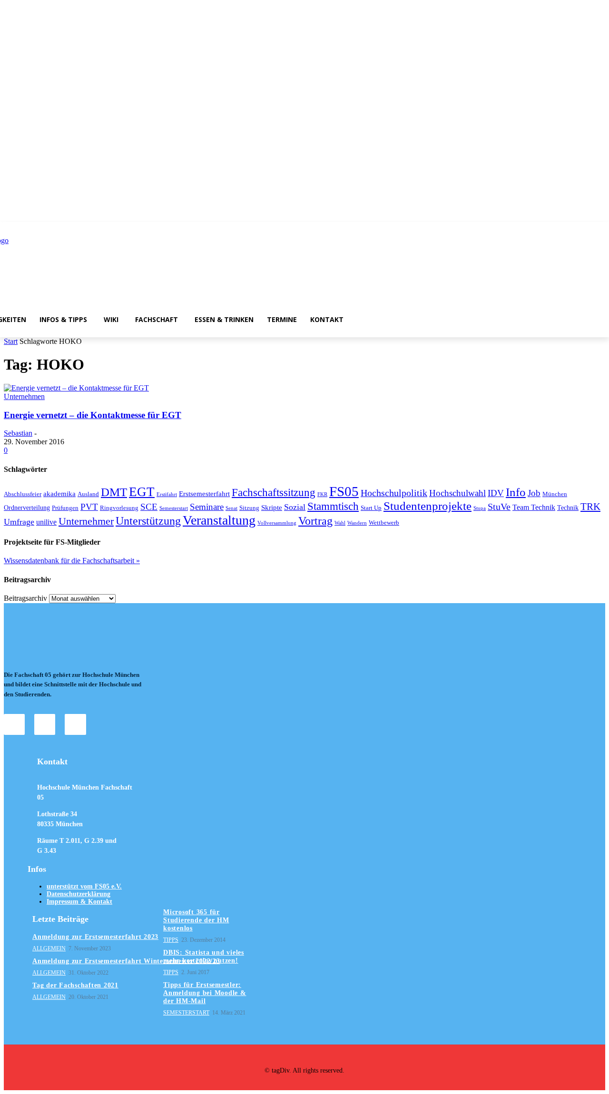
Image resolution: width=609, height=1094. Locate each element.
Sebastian (18, 433)
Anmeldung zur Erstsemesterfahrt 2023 (95, 936)
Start (11, 341)
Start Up (371, 508)
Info (516, 492)
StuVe (499, 506)
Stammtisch (333, 506)
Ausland (88, 494)
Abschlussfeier (22, 494)
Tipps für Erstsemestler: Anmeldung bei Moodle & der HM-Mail (204, 993)
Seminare (207, 507)
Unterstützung (148, 521)
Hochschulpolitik (394, 493)
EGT (142, 492)
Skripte (271, 507)
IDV (496, 493)
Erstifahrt (167, 494)
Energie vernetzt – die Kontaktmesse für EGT (92, 415)
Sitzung (249, 508)
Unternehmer (86, 521)
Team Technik (533, 507)
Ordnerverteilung (27, 507)
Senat (231, 508)
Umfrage (19, 522)
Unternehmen (24, 396)
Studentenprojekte (427, 505)
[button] (541, 319)
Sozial (294, 507)
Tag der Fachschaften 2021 (75, 985)
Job (534, 493)
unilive (46, 522)
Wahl (339, 523)
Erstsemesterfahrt (204, 493)
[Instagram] (14, 724)
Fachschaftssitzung (273, 492)
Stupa (479, 508)
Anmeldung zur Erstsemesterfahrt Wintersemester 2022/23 (126, 961)
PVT (89, 507)
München (554, 494)
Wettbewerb (384, 522)
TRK (590, 506)
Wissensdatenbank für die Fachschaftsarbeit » (72, 561)
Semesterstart (173, 508)
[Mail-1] (75, 724)
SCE (148, 507)
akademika (59, 493)
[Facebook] (44, 724)
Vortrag (315, 521)
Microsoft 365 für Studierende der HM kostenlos (196, 920)
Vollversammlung (276, 523)
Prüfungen (65, 508)
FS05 (344, 491)
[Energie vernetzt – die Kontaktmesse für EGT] (76, 388)
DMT (114, 492)
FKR (322, 494)
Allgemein (49, 948)
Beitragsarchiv (25, 598)
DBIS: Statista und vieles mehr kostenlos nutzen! (203, 956)
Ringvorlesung (119, 508)
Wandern (357, 523)
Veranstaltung (219, 520)
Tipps (170, 940)
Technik (568, 507)
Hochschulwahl (457, 493)
